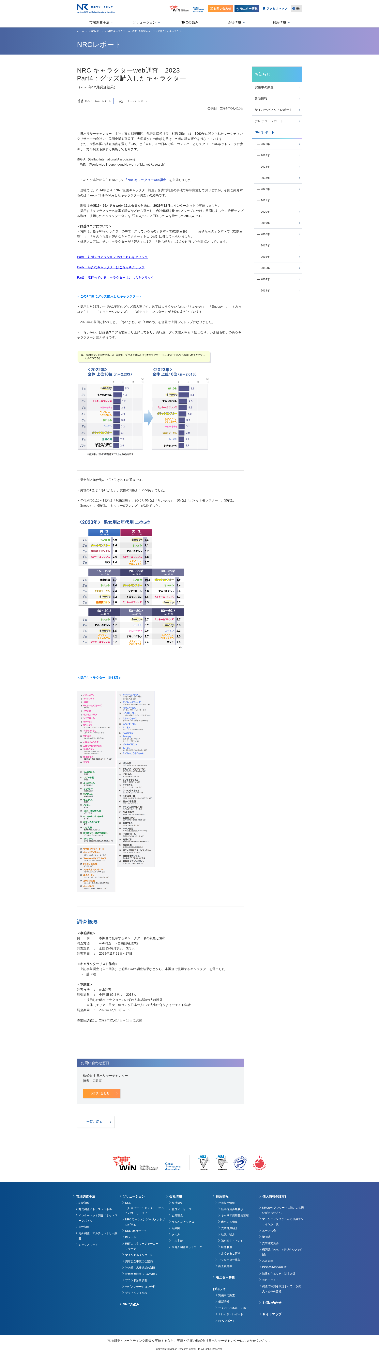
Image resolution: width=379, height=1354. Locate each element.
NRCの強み (131, 1304)
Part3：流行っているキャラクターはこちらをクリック (115, 277)
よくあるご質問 (230, 1253)
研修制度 (226, 1247)
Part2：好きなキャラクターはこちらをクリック (110, 267)
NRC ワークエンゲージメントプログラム (145, 1222)
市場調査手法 (85, 1196)
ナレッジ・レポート (230, 1314)
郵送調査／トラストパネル (95, 1209)
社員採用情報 (226, 1202)
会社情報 (175, 1196)
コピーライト (270, 1279)
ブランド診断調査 (136, 1280)
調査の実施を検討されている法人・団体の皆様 (281, 1289)
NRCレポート (226, 1320)
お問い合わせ (272, 1302)
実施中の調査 (226, 1295)
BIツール (130, 1237)
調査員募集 (225, 1266)
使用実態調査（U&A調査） (141, 1274)
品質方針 (267, 1261)
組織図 (176, 1228)
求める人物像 (229, 1221)
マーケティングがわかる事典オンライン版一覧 (283, 1221)
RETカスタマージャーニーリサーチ (141, 1246)
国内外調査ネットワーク (187, 1247)
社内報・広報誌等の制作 (140, 1267)
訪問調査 (84, 1202)
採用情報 (222, 1196)
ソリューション (134, 1196)
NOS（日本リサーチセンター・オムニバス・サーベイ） (144, 1208)
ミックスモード (88, 1244)
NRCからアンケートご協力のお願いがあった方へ (283, 1210)
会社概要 (177, 1202)
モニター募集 (225, 1277)
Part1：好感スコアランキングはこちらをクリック (112, 257)
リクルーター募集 (229, 1259)
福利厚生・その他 (232, 1240)
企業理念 (177, 1215)
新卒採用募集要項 (232, 1209)
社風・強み (228, 1234)
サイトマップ (272, 1314)
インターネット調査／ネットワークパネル (98, 1218)
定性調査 (84, 1227)
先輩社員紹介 (229, 1228)
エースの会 (269, 1230)
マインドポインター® (138, 1255)
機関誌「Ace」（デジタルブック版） (282, 1252)
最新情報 (223, 1301)
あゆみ (176, 1234)
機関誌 (266, 1236)
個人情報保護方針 (275, 1196)
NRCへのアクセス (183, 1221)
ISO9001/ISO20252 (274, 1267)
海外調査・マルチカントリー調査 (98, 1236)
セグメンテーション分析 (140, 1286)
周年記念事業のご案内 (139, 1261)
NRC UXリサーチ (136, 1230)
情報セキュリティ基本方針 (278, 1273)
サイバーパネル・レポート (234, 1308)
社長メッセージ (181, 1209)
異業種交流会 (270, 1243)
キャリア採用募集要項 (235, 1215)
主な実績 (177, 1240)
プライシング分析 (136, 1293)
